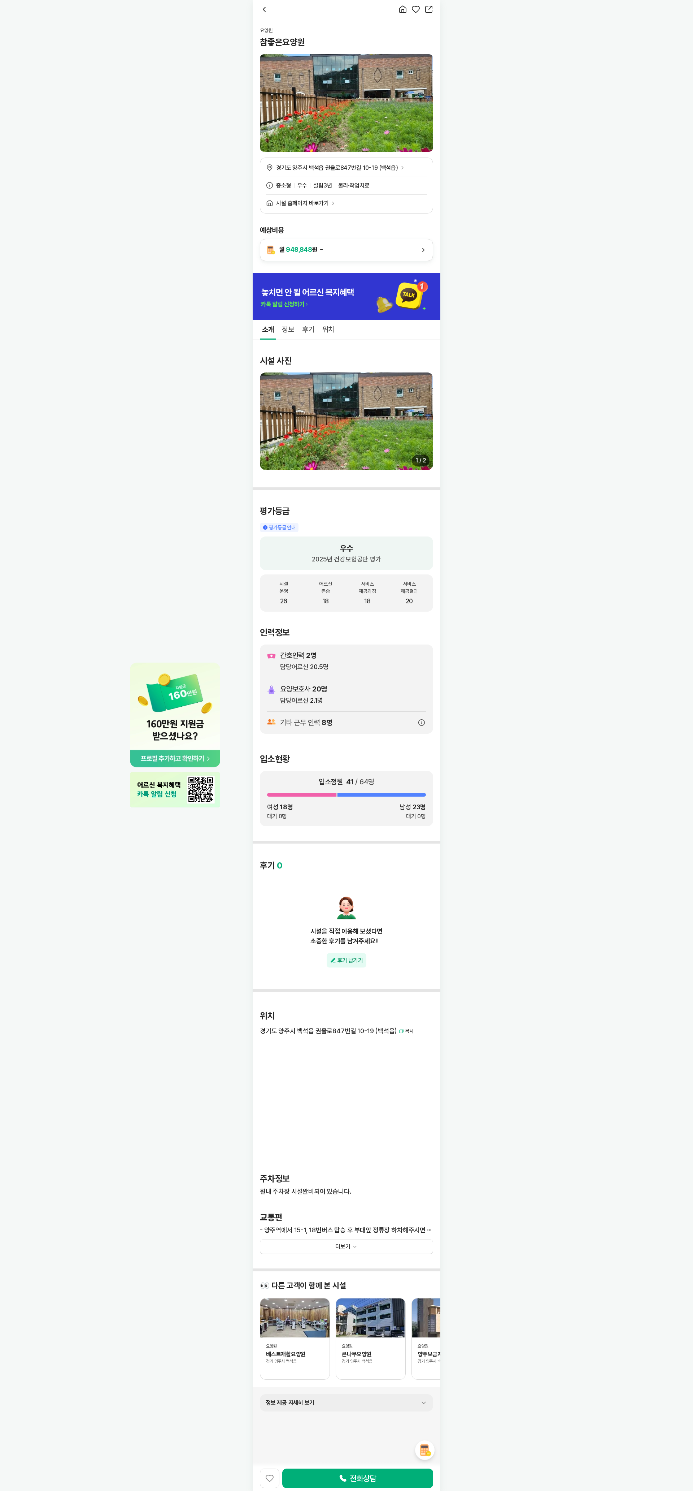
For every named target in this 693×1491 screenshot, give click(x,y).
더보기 (342, 1246)
